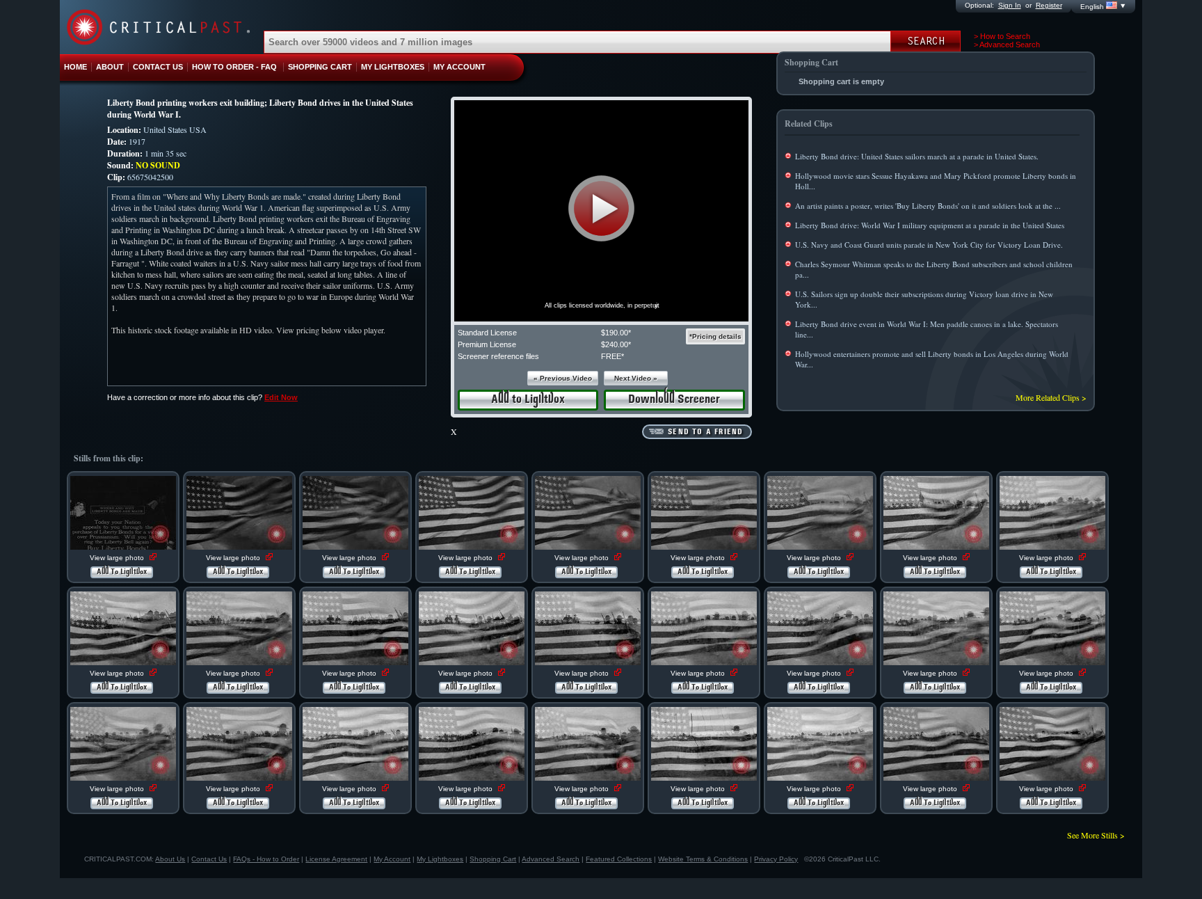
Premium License (487, 344)
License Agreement (336, 859)
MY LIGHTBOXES (392, 67)
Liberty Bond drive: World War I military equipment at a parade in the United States (929, 225)
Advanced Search (550, 859)
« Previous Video (563, 378)
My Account (392, 859)
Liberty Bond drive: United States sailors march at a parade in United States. (917, 156)
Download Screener (674, 400)
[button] (601, 208)
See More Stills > (1096, 835)
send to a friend (705, 432)
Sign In (1009, 5)
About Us (170, 859)
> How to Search (1002, 36)
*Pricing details (715, 336)
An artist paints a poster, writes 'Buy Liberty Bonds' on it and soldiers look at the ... (928, 205)
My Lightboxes (440, 859)
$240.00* (616, 344)
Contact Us (209, 859)
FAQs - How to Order (266, 859)
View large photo (118, 558)
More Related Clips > (1051, 397)
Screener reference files (498, 356)
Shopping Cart (493, 859)
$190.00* (616, 332)
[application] (601, 210)
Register (1049, 5)
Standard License (487, 332)
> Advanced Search (1007, 44)
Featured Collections (619, 859)
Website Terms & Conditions (703, 859)
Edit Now (281, 397)
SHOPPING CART (320, 67)
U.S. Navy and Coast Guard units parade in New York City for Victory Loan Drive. (929, 244)
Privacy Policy (776, 859)
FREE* (612, 356)
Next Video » (635, 378)
